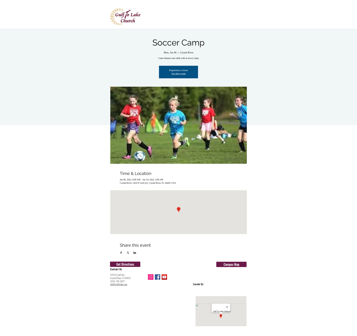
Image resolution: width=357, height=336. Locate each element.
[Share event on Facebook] (121, 253)
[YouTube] (164, 277)
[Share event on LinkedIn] (134, 253)
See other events (178, 73)
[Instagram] (150, 277)
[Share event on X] (128, 253)
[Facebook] (157, 277)
